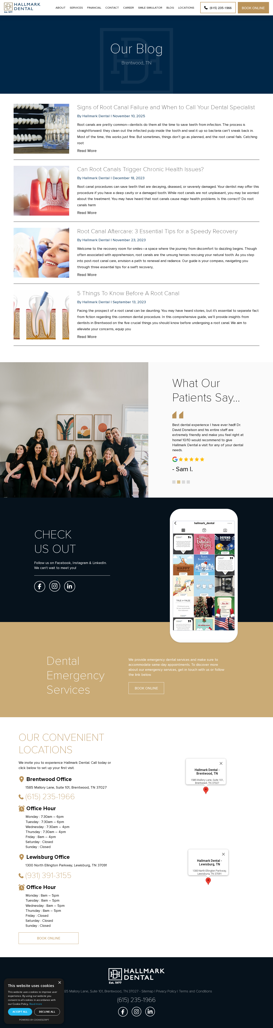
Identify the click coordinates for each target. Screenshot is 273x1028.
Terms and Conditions (195, 991)
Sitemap (147, 991)
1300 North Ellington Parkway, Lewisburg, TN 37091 (209, 872)
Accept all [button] (20, 1011)
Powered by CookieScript (34, 1019)
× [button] (59, 982)
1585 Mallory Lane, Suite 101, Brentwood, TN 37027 (206, 781)
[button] (205, 790)
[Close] (221, 763)
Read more (35, 1004)
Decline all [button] (47, 1011)
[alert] (34, 1001)
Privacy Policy (166, 991)
